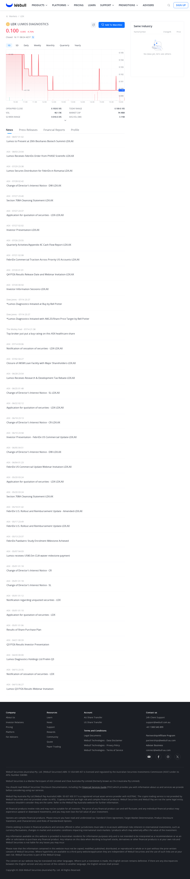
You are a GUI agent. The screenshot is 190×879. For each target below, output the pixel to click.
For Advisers (12, 736)
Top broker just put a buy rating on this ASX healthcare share (41, 333)
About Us (10, 717)
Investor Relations (15, 722)
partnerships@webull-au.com (161, 740)
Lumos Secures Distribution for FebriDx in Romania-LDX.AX (39, 170)
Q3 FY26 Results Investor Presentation (28, 644)
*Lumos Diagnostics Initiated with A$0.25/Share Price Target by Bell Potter (48, 318)
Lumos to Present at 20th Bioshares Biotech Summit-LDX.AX (40, 141)
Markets (13, 16)
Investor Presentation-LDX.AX (23, 230)
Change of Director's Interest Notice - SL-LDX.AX (33, 392)
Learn (49, 717)
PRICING (79, 5)
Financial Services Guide (94, 787)
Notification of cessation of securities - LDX (30, 674)
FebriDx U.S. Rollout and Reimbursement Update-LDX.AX (38, 526)
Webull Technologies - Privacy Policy (102, 745)
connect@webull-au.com (158, 750)
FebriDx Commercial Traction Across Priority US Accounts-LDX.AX (43, 259)
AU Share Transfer (93, 717)
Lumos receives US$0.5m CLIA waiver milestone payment (38, 555)
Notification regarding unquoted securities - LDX (34, 600)
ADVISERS (148, 5)
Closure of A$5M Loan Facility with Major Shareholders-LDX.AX (41, 363)
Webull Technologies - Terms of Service (103, 750)
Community (52, 736)
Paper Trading (54, 746)
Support (51, 727)
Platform (10, 732)
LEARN (92, 5)
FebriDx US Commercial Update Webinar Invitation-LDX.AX (39, 466)
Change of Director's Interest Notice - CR (29, 570)
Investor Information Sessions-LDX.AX (28, 289)
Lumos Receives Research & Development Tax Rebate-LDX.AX (41, 378)
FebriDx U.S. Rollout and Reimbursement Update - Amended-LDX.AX (44, 511)
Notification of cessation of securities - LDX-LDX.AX (35, 348)
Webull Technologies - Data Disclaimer (103, 740)
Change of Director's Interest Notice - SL (29, 585)
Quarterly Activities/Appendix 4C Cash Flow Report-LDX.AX (39, 244)
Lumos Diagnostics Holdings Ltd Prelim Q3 (30, 659)
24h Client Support (155, 717)
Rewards (51, 732)
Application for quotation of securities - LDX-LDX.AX (35, 215)
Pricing (9, 727)
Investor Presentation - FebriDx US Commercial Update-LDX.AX (42, 437)
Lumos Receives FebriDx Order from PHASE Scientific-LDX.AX (40, 156)
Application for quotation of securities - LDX (31, 614)
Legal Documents (92, 735)
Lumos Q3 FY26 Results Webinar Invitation (30, 688)
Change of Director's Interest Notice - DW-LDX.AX (34, 185)
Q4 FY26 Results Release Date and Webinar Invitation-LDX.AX (40, 274)
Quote (50, 741)
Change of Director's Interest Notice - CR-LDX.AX (33, 422)
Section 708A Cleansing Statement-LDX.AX (30, 200)
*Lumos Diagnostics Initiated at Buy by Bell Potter (34, 304)
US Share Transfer (93, 722)
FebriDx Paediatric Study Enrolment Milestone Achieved (38, 540)
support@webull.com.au (158, 722)
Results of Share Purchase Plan (24, 629)
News (49, 722)
